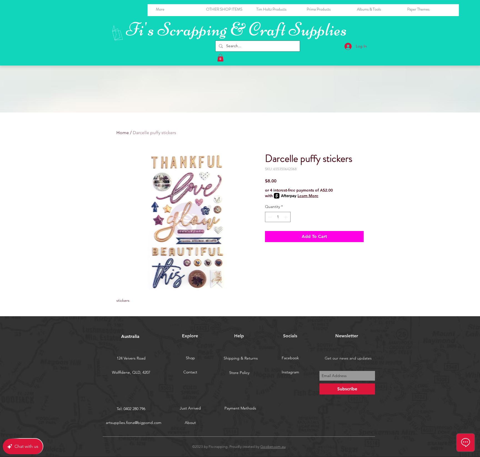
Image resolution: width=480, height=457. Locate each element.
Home (122, 132)
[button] (378, 9)
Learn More (308, 195)
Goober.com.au (273, 447)
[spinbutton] (278, 217)
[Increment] (286, 217)
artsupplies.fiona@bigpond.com (133, 422)
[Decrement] (269, 217)
